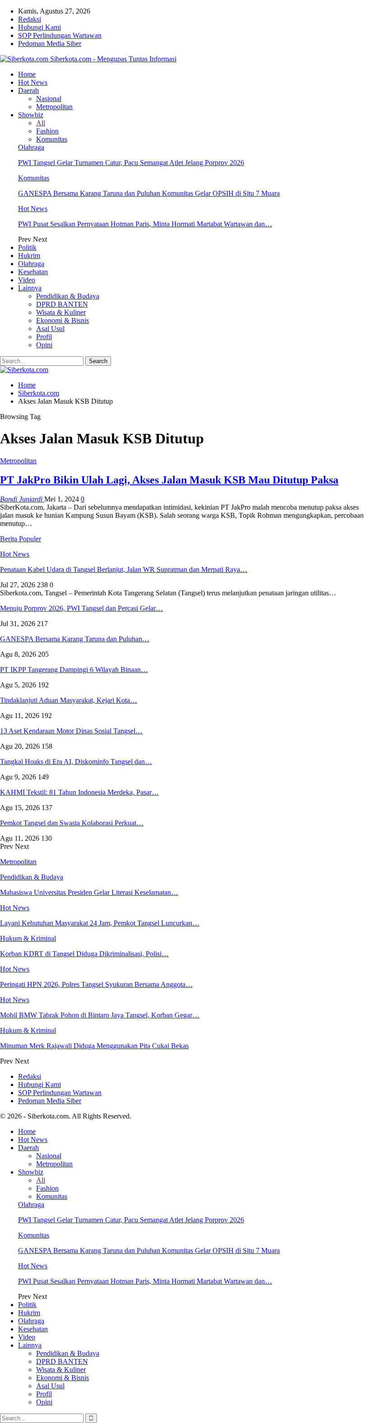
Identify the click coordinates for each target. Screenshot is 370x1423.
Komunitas (51, 139)
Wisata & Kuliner (61, 312)
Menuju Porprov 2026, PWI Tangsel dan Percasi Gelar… (81, 608)
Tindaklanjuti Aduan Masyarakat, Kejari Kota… (68, 700)
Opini (44, 345)
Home (27, 74)
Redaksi (29, 19)
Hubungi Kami (39, 27)
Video (26, 280)
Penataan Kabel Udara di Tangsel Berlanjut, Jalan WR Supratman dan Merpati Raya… (123, 569)
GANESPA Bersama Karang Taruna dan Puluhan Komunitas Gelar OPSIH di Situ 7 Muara (149, 193)
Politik (27, 247)
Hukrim (29, 255)
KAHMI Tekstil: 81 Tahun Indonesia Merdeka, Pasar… (79, 792)
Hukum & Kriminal (28, 938)
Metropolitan (54, 107)
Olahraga (31, 147)
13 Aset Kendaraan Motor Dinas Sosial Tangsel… (71, 731)
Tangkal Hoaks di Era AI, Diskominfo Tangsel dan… (76, 761)
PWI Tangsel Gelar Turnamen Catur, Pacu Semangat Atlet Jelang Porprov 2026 (131, 162)
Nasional (48, 98)
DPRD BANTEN (62, 304)
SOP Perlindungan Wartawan (60, 35)
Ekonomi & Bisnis (62, 320)
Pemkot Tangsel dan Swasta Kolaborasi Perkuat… (71, 823)
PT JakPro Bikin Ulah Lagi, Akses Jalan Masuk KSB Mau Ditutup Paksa (169, 480)
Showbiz (30, 115)
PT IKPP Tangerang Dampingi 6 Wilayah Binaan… (74, 669)
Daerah (28, 90)
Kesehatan (33, 272)
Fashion (47, 131)
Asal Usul (50, 328)
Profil (44, 337)
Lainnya (30, 288)
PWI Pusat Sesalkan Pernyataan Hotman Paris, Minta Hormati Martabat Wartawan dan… (145, 224)
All (40, 123)
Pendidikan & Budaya (67, 296)
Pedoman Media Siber (49, 43)
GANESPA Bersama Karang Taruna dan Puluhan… (74, 639)
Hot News (32, 82)
